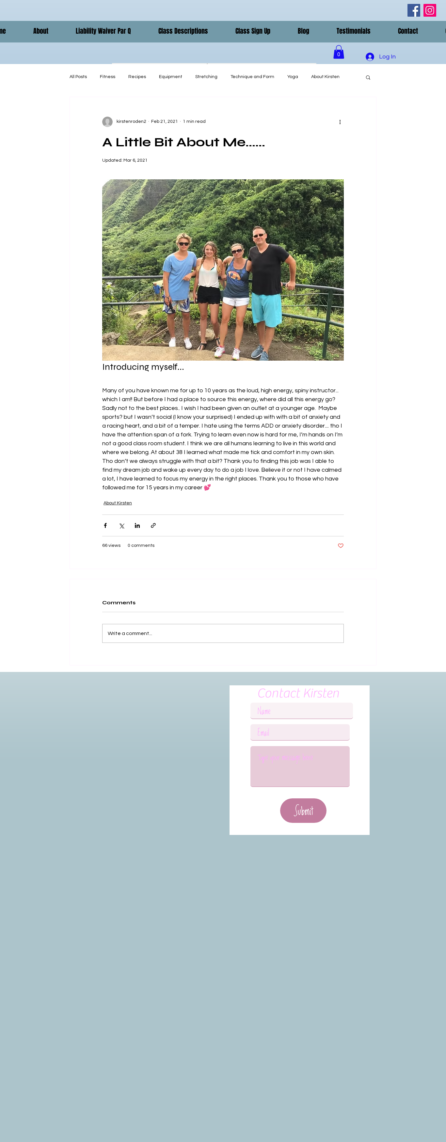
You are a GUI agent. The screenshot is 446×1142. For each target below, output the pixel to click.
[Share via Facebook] (105, 525)
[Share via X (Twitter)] (121, 525)
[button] (41, 31)
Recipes (137, 76)
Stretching (206, 76)
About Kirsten (325, 76)
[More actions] (340, 122)
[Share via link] (153, 525)
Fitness (107, 76)
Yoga (292, 76)
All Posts (78, 76)
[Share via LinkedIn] (137, 525)
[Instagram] (429, 10)
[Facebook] (413, 10)
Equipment (170, 76)
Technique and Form (252, 76)
